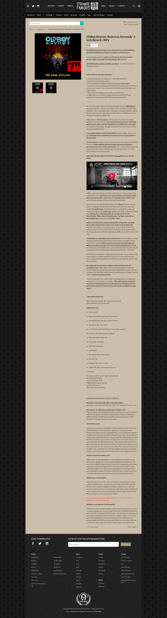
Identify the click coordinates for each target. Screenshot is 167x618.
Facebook (28, 6)
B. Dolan (33, 564)
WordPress (74, 611)
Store (60, 6)
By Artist (74, 15)
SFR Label (102, 586)
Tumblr (101, 574)
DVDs (66, 15)
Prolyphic (57, 564)
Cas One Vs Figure (36, 574)
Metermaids (57, 557)
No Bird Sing (57, 560)
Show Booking (125, 567)
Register (78, 587)
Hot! (77, 560)
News (103, 6)
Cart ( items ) (131, 22)
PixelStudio (97, 611)
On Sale (82, 15)
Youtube (101, 567)
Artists (50, 6)
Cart (139, 6)
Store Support (125, 557)
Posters (59, 15)
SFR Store (101, 583)
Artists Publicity (125, 570)
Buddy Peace (35, 570)
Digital (78, 574)
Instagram (38, 6)
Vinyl (77, 580)
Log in (126, 24)
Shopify (82, 611)
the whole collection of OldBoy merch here (106, 64)
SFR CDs (78, 577)
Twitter (33, 6)
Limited (110, 15)
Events (70, 6)
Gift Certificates (98, 15)
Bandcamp (102, 570)
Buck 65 (33, 567)
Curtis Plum (34, 580)
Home (87, 6)
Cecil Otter (34, 577)
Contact (121, 6)
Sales (77, 564)
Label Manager (125, 577)
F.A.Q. (122, 564)
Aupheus (34, 560)
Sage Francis (41, 29)
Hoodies (78, 583)
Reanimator (57, 567)
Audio (39, 15)
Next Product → (133, 527)
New (89, 15)
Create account (133, 24)
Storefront (30, 15)
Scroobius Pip (58, 570)
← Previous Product (92, 527)
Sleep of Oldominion (60, 574)
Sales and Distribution (128, 574)
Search (134, 6)
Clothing (49, 15)
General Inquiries (126, 560)
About (111, 6)
